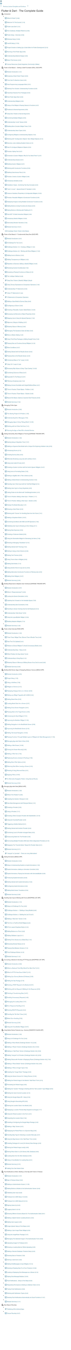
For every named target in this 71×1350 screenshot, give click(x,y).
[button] (1, 1)
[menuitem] (1, 4)
